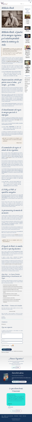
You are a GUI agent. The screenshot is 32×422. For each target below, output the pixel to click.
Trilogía (26, 91)
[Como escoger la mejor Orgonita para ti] (27, 62)
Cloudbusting (16, 234)
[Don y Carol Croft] (27, 17)
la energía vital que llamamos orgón (12, 61)
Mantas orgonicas (8, 157)
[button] (30, 2)
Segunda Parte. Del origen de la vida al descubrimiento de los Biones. (12, 286)
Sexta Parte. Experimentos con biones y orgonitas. (10, 293)
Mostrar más (10, 403)
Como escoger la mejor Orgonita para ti (27, 69)
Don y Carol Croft (27, 21)
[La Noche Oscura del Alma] (27, 36)
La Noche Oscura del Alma (28, 40)
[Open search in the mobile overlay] (25, 4)
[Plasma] (27, 28)
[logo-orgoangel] (4, 3)
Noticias (26, 88)
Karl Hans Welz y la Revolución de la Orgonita (27, 54)
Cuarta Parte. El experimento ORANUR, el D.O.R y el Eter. (11, 289)
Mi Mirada (26, 87)
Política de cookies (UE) (5, 417)
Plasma (27, 31)
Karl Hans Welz (6, 48)
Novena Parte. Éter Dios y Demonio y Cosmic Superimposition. (11, 299)
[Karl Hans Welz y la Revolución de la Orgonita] (27, 47)
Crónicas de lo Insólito (12, 311)
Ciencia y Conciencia (27, 77)
